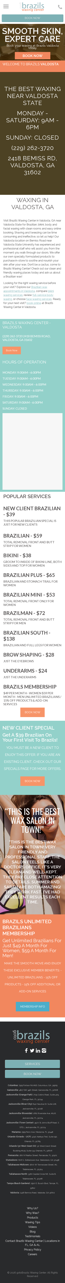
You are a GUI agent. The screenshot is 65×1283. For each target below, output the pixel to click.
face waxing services (39, 299)
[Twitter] (29, 1051)
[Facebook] (23, 1051)
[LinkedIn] (35, 1051)
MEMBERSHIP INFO (32, 1006)
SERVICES (32, 1064)
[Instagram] (41, 1051)
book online (34, 303)
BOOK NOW (32, 56)
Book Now (32, 18)
